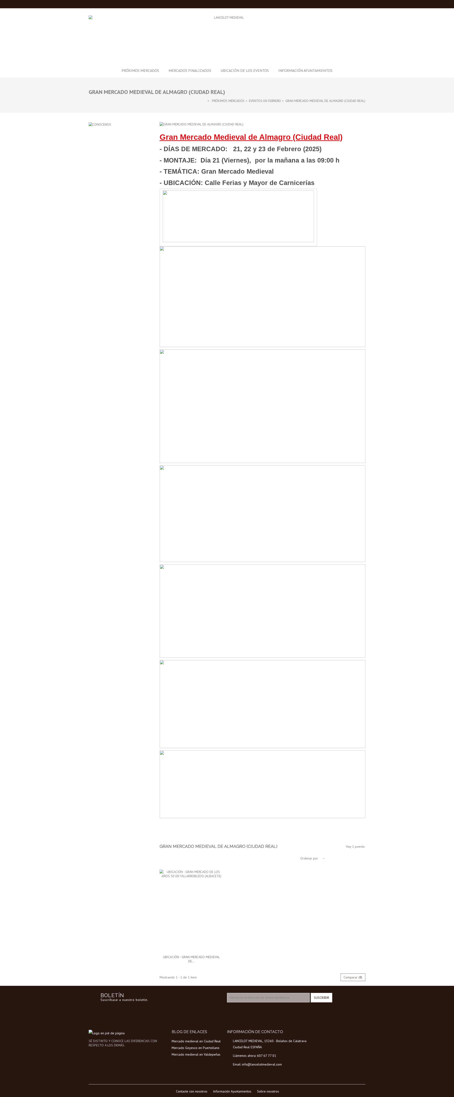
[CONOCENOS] (100, 124)
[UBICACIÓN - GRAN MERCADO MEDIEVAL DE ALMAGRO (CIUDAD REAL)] (191, 911)
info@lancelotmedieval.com (262, 1064)
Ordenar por (309, 858)
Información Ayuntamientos (305, 70)
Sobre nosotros (268, 1091)
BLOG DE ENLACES (189, 1032)
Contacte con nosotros (191, 1091)
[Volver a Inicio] (203, 100)
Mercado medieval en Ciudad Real (196, 1041)
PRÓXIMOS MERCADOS (140, 70)
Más (162, 836)
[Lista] (170, 858)
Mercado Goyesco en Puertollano (195, 1048)
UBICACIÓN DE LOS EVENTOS (245, 70)
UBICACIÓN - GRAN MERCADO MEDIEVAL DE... (191, 959)
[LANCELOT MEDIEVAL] (227, 37)
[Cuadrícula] (163, 858)
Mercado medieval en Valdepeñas (196, 1054)
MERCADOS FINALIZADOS (190, 70)
